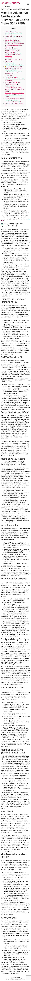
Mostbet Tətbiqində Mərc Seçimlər (14, 64)
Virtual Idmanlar (9, 47)
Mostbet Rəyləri (9, 86)
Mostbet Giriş (8, 75)
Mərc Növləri (8, 57)
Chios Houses (10, 3)
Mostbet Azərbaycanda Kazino (13, 87)
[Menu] (28, 4)
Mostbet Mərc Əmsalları (11, 52)
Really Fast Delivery (10, 31)
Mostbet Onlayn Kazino (11, 77)
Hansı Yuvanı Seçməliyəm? (12, 49)
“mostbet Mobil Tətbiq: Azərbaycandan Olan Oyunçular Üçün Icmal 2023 (13, 71)
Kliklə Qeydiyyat (9, 61)
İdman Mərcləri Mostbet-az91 (13, 102)
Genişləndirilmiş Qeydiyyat (12, 50)
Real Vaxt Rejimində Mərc (12, 40)
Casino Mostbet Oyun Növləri (13, 42)
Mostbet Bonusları (10, 63)
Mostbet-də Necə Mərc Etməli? (13, 59)
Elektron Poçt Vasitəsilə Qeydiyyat (14, 93)
